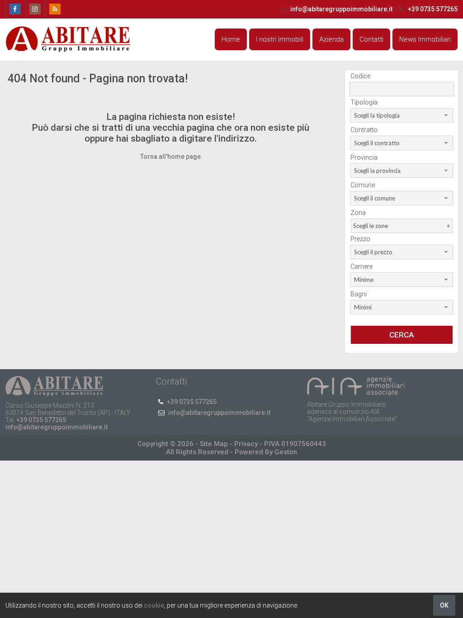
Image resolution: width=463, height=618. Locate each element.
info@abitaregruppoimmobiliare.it (341, 9)
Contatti (371, 39)
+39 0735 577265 (432, 9)
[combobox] (401, 115)
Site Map (214, 444)
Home (231, 39)
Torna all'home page (170, 156)
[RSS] (54, 9)
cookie (154, 605)
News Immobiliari (425, 39)
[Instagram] (34, 9)
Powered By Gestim (266, 452)
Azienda (331, 39)
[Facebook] (14, 9)
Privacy (246, 444)
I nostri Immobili (279, 39)
